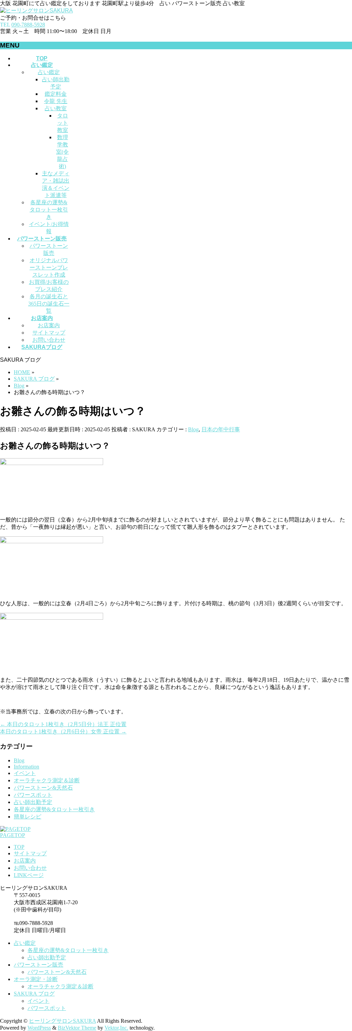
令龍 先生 (55, 101)
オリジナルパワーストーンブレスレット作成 (49, 267)
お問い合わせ (48, 340)
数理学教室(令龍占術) (62, 151)
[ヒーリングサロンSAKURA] (36, 10)
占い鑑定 (49, 72)
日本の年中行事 (220, 429)
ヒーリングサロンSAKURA (62, 1021)
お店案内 (49, 325)
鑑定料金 (56, 94)
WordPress (39, 1028)
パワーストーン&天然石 (43, 788)
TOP (19, 847)
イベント (25, 773)
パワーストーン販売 (38, 965)
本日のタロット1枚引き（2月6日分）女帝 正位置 (63, 731)
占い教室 (56, 108)
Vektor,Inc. (116, 1028)
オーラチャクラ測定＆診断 (47, 780)
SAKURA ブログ (34, 994)
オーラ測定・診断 (36, 979)
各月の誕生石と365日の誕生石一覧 (48, 303)
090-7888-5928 (28, 25)
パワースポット (33, 795)
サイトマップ (48, 333)
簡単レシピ (27, 816)
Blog (193, 429)
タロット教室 (62, 123)
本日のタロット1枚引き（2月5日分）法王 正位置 (63, 724)
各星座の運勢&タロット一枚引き (49, 209)
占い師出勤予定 (33, 802)
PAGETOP (12, 835)
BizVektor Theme (77, 1028)
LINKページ (29, 875)
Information (26, 767)
